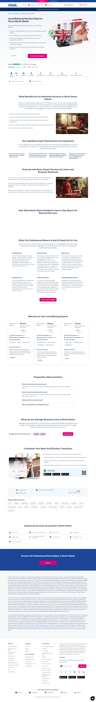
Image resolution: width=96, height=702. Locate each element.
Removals (10, 13)
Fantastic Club (33, 4)
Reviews (27, 648)
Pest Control (56, 532)
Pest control (45, 665)
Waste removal (45, 661)
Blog (9, 669)
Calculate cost (68, 434)
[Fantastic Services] (13, 4)
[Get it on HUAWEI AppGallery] (65, 474)
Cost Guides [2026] (12, 646)
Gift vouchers (11, 658)
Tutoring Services (46, 678)
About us (27, 646)
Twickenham (34, 507)
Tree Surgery (56, 537)
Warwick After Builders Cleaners (45, 627)
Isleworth (74, 503)
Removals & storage (46, 659)
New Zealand (34, 692)
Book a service (83, 4)
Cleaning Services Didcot (61, 627)
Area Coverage (11, 671)
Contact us (27, 651)
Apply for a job (41, 4)
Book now (48, 563)
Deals (48, 4)
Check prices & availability (48, 299)
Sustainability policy (29, 659)
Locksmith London (46, 670)
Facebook (61, 672)
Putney (81, 503)
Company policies (29, 657)
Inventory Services (17, 541)
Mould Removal (45, 683)
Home (11, 75)
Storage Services (37, 81)
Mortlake (16, 503)
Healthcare (23, 75)
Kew (10, 503)
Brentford (41, 503)
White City (43, 507)
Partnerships (11, 667)
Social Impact (11, 660)
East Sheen (24, 503)
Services (24, 4)
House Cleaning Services (39, 532)
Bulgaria (79, 692)
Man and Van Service (17, 81)
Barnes (56, 503)
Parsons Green (53, 507)
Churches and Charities (76, 75)
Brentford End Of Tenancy (15, 609)
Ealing (26, 507)
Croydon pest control (23, 625)
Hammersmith (12, 507)
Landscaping (15, 537)
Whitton (62, 507)
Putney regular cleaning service (39, 625)
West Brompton (78, 507)
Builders (44, 656)
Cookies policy (28, 666)
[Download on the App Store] (47, 474)
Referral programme (12, 662)
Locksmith (15, 532)
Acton (20, 507)
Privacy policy (28, 661)
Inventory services (46, 663)
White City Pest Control (80, 608)
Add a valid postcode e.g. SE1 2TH (16, 63)
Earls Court (11, 510)
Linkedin (83, 672)
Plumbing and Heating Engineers (38, 537)
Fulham (69, 507)
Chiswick (33, 503)
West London (65, 503)
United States (50, 692)
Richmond (49, 503)
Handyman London (46, 672)
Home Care (44, 680)
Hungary (65, 692)
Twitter (65, 672)
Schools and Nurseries (62, 75)
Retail (17, 75)
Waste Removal (77, 537)
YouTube (74, 672)
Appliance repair (46, 668)
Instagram (79, 672)
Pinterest (70, 672)
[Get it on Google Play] (56, 474)
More (52, 4)
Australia (20, 692)
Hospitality (31, 75)
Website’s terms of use (30, 663)
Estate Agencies (40, 75)
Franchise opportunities (13, 665)
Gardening (76, 532)
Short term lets (50, 75)
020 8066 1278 (69, 5)
